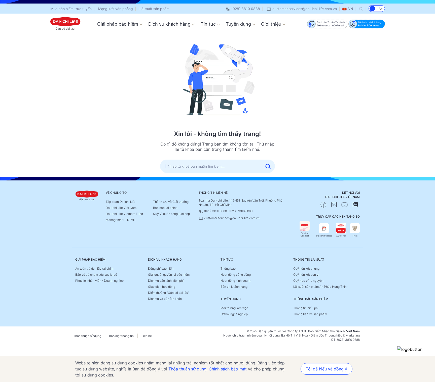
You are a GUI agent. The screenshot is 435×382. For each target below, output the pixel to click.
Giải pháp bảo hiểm (118, 24)
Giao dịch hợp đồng (161, 287)
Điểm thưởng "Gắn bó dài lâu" (168, 293)
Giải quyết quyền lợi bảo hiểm (169, 274)
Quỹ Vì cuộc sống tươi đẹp (171, 214)
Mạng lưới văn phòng (115, 9)
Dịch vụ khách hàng (170, 24)
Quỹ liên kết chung (306, 268)
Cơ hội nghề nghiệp (234, 314)
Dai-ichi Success (324, 235)
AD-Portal (341, 235)
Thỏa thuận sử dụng (87, 336)
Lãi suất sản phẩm (154, 9)
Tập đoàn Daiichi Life (120, 202)
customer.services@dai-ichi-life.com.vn (304, 9)
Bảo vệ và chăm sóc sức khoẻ (96, 274)
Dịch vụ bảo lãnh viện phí (166, 280)
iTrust (354, 235)
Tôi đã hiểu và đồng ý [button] (326, 368)
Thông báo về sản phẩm (310, 314)
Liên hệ (146, 336)
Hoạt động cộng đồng (236, 274)
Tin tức (209, 24)
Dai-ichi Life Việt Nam (121, 208)
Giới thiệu (271, 24)
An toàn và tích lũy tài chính (94, 268)
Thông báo (228, 268)
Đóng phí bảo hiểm (161, 268)
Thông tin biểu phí (305, 308)
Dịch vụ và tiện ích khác (165, 299)
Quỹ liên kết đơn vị (306, 274)
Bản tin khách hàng (234, 287)
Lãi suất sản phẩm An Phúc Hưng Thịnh (320, 287)
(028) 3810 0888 (245, 9)
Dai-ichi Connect (305, 234)
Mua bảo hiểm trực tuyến (71, 9)
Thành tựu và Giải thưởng (171, 202)
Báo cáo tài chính (165, 208)
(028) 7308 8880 (240, 211)
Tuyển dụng (239, 24)
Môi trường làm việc (234, 308)
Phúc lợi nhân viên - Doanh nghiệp (99, 280)
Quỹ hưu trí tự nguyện (308, 280)
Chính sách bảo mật (228, 368)
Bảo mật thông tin (121, 336)
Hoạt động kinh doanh (236, 280)
